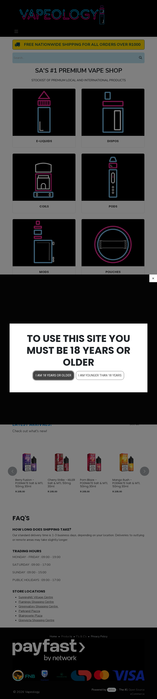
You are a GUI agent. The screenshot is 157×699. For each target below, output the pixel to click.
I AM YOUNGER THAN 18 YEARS (100, 375)
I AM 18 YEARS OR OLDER (53, 375)
